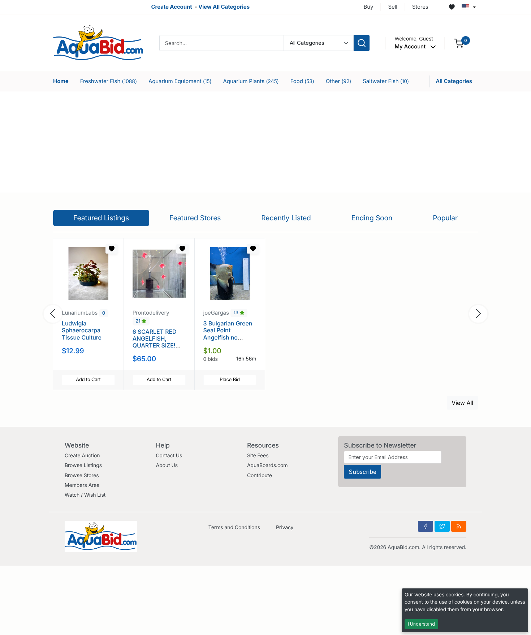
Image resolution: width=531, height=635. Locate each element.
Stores (420, 6)
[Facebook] (425, 526)
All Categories (454, 81)
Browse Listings (83, 465)
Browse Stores (82, 475)
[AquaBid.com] (98, 42)
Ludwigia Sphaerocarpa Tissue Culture (82, 330)
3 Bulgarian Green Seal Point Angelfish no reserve (227, 334)
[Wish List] (452, 7)
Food (302, 81)
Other (338, 81)
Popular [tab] (445, 217)
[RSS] (458, 526)
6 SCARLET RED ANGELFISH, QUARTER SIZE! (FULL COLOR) (155, 342)
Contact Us (169, 456)
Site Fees (258, 456)
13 (236, 313)
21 (138, 321)
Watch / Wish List (85, 495)
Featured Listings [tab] (101, 217)
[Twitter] (442, 526)
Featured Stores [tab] (195, 217)
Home (61, 81)
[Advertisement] (265, 142)
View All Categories (224, 6)
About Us (167, 465)
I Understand (421, 624)
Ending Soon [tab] (372, 217)
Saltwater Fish (386, 81)
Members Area (82, 485)
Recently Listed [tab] (286, 217)
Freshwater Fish (108, 81)
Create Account (171, 6)
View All (462, 402)
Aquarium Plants (251, 81)
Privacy (284, 527)
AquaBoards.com (267, 465)
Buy (369, 6)
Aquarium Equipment (180, 81)
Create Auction (82, 456)
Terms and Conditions (234, 527)
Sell (392, 6)
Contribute (259, 475)
